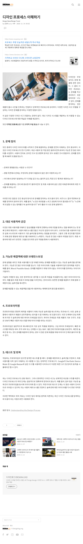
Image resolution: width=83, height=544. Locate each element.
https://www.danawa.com (14, 55)
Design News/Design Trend (11, 21)
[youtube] (17, 534)
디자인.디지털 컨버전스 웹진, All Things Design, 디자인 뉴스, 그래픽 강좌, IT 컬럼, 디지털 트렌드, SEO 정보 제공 (38, 481)
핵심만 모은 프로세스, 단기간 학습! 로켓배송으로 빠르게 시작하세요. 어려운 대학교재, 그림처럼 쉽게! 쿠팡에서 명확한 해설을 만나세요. (40, 46)
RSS (11, 525)
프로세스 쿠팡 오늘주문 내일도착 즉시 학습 (22, 42)
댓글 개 (5, 466)
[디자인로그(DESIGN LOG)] (8, 4)
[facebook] (3, 534)
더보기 (78, 435)
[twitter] (7, 534)
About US (6, 525)
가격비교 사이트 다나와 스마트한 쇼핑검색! (22, 58)
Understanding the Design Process (25, 410)
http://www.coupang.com (14, 39)
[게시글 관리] (11, 425)
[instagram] (12, 534)
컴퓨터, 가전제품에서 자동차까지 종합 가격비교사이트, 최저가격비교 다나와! (33, 60)
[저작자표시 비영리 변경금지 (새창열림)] (26, 425)
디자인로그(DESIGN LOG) (17, 477)
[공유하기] (9, 425)
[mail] (22, 534)
